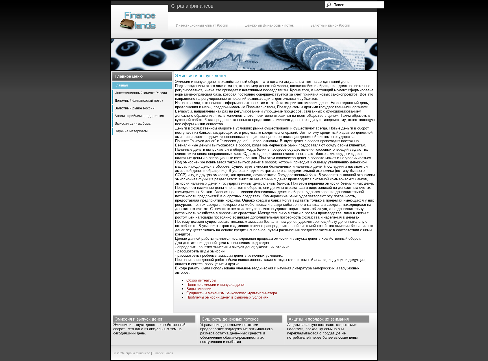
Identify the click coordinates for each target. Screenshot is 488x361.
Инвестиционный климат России (202, 25)
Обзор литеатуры (201, 280)
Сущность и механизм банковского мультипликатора (231, 293)
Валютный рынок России (330, 25)
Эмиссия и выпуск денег (138, 319)
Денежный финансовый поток (269, 25)
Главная (121, 85)
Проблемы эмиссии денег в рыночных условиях (227, 297)
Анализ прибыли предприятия (139, 116)
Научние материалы (131, 131)
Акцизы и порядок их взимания (319, 319)
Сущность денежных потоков (230, 319)
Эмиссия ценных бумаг (133, 124)
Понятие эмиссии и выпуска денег (215, 284)
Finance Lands (163, 353)
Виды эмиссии (198, 289)
